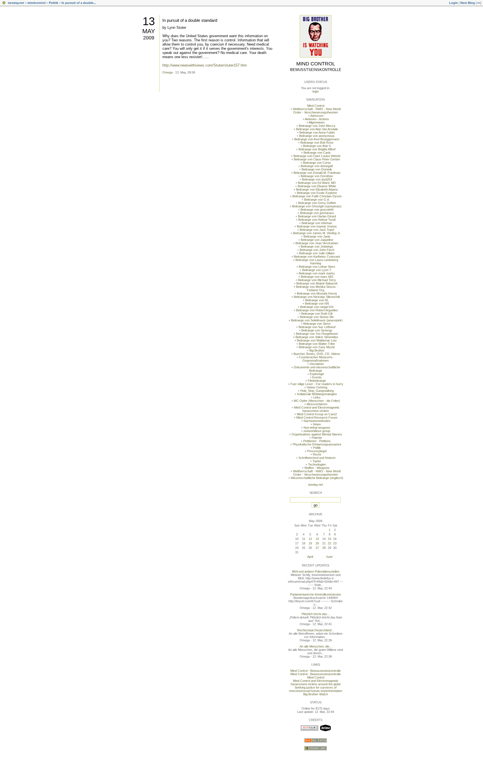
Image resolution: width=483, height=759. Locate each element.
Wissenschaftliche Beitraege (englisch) (317, 478)
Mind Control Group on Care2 (317, 414)
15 (329, 538)
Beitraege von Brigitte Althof (317, 149)
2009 (148, 38)
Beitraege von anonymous (317, 135)
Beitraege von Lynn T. (317, 270)
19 (310, 543)
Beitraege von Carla (317, 152)
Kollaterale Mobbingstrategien (317, 394)
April (310, 556)
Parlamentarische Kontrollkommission (315, 594)
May (148, 31)
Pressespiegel (316, 451)
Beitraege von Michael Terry (317, 280)
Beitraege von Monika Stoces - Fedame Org (317, 288)
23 (335, 543)
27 (317, 547)
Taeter (316, 461)
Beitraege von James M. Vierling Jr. (317, 233)
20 (317, 543)
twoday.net (16, 2)
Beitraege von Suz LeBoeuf (317, 327)
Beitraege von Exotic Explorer (317, 193)
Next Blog (467, 2)
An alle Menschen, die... (316, 646)
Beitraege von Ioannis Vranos (317, 226)
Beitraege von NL (317, 300)
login (315, 91)
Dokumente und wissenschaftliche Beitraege (317, 369)
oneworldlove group (317, 431)
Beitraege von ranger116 (316, 307)
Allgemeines (317, 122)
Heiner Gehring (317, 387)
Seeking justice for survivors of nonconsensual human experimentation (315, 689)
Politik (53, 2)
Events (317, 377)
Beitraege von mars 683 (317, 276)
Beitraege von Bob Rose (316, 142)
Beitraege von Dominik (317, 169)
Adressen (316, 115)
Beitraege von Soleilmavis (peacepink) (317, 320)
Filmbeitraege (317, 380)
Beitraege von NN (317, 303)
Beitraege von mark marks (317, 273)
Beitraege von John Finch (317, 250)
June (329, 556)
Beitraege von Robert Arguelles (317, 310)
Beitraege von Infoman (317, 223)
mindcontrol (36, 2)
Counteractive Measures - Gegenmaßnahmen (317, 358)
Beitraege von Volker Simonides (316, 337)
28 (324, 547)
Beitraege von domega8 (317, 166)
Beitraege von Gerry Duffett (317, 203)
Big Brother (317, 350)
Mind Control (315, 64)
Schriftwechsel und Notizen (317, 457)
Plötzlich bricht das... (316, 614)
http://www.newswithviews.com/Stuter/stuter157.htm (204, 65)
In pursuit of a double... (78, 2)
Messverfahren (317, 404)
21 (324, 543)
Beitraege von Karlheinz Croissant (317, 256)
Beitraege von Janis (317, 236)
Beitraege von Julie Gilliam (317, 253)
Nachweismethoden (317, 421)
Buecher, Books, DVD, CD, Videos (316, 353)
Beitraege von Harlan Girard (317, 216)
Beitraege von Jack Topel (317, 229)
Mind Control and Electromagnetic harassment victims (317, 409)
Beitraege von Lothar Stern (317, 266)
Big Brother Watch (315, 694)
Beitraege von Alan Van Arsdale (317, 129)
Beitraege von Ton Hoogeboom (317, 333)
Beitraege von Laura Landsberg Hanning (316, 261)
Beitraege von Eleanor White (317, 186)
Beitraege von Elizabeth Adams (317, 189)
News (317, 424)
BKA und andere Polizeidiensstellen (315, 571)
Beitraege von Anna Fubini (317, 132)
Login (453, 2)
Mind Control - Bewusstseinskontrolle (315, 670)
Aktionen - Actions (317, 119)
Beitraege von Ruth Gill (316, 313)
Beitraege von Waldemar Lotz (317, 340)
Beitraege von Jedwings (317, 246)
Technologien (317, 464)
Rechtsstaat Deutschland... (315, 630)
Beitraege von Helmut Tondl (316, 219)
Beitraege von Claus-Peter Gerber (317, 159)
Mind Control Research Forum (316, 417)
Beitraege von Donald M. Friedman (316, 172)
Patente (317, 437)
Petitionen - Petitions (317, 441)
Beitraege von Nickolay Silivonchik (317, 296)
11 (303, 538)
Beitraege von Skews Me (317, 317)
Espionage (317, 374)
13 (149, 21)
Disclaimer (317, 364)
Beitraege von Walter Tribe (317, 343)
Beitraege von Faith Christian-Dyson (317, 196)
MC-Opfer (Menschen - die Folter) (317, 400)
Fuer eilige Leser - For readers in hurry (316, 384)
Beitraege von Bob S (317, 146)
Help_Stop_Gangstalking (317, 390)
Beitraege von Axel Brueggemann (316, 139)
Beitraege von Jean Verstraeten (316, 243)
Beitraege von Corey (317, 162)
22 (329, 543)
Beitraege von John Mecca (317, 125)
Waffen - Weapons (317, 467)
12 (310, 538)
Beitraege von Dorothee (317, 176)
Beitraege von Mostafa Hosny (317, 293)
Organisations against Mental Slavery (317, 434)
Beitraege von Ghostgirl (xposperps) (317, 206)
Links (317, 397)
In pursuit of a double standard (189, 20)
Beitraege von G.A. (317, 199)
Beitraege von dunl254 (317, 179)
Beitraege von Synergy (316, 330)
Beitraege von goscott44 (316, 209)
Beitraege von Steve (317, 323)
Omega (167, 72)
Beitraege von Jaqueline (317, 239)
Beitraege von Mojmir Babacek (317, 283)
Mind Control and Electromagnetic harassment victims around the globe (316, 682)
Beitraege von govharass (317, 213)
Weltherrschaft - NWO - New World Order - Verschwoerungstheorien (317, 110)
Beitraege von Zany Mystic (317, 347)
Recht (317, 454)
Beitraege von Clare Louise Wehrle (316, 156)
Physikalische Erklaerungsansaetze (317, 444)
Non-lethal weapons (317, 427)
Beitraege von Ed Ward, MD (317, 182)
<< (478, 2)
